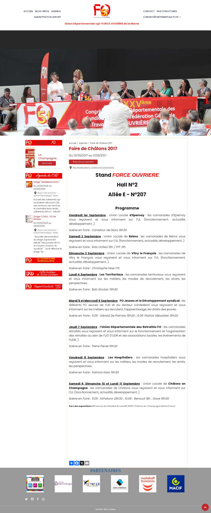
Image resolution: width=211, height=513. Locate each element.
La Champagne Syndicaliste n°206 (47, 156)
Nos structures (167, 11)
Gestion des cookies (105, 509)
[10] (35, 483)
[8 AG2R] (119, 483)
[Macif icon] (175, 483)
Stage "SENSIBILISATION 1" (47, 182)
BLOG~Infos (42, 11)
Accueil (28, 11)
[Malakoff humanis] (147, 483)
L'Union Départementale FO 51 (161, 17)
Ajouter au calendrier (84, 162)
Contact (149, 11)
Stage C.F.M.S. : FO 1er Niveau (45, 218)
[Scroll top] (205, 507)
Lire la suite (47, 163)
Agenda (56, 11)
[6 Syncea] (91, 483)
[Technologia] (63, 483)
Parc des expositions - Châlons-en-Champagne (93, 167)
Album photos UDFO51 (47, 17)
